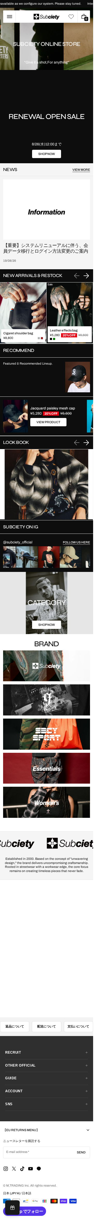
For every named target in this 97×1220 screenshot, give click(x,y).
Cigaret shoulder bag (18, 333)
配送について (46, 1026)
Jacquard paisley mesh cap (52, 408)
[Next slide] (86, 276)
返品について (14, 1026)
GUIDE (11, 1078)
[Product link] (23, 313)
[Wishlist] (71, 16)
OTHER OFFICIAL (20, 1065)
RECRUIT (13, 1052)
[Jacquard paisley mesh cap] (15, 416)
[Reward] (12, 1207)
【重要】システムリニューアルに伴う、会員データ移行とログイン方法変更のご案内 (45, 248)
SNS (9, 1104)
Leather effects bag (64, 330)
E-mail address (17, 1152)
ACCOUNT (14, 1091)
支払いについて (78, 1026)
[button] (9, 17)
